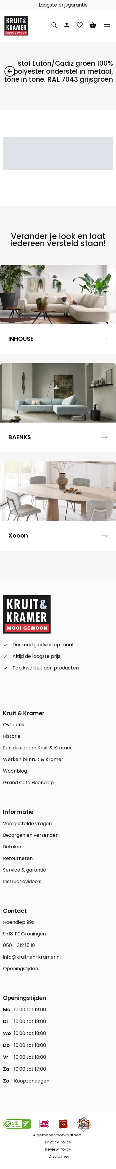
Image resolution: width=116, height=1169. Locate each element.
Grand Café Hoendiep (28, 782)
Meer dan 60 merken (35, 4)
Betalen (12, 846)
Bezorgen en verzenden (31, 835)
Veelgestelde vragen (27, 823)
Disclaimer (59, 1156)
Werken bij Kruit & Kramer (33, 759)
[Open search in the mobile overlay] (54, 24)
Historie (12, 736)
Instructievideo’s (22, 881)
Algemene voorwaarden (57, 1135)
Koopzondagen (31, 1080)
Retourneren (18, 858)
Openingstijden (20, 968)
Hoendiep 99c (19, 922)
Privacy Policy (58, 1142)
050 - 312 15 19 (19, 945)
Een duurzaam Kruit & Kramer (37, 747)
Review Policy (58, 1149)
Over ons (13, 724)
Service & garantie (24, 869)
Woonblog (15, 771)
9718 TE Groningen (24, 933)
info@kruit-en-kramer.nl (32, 957)
